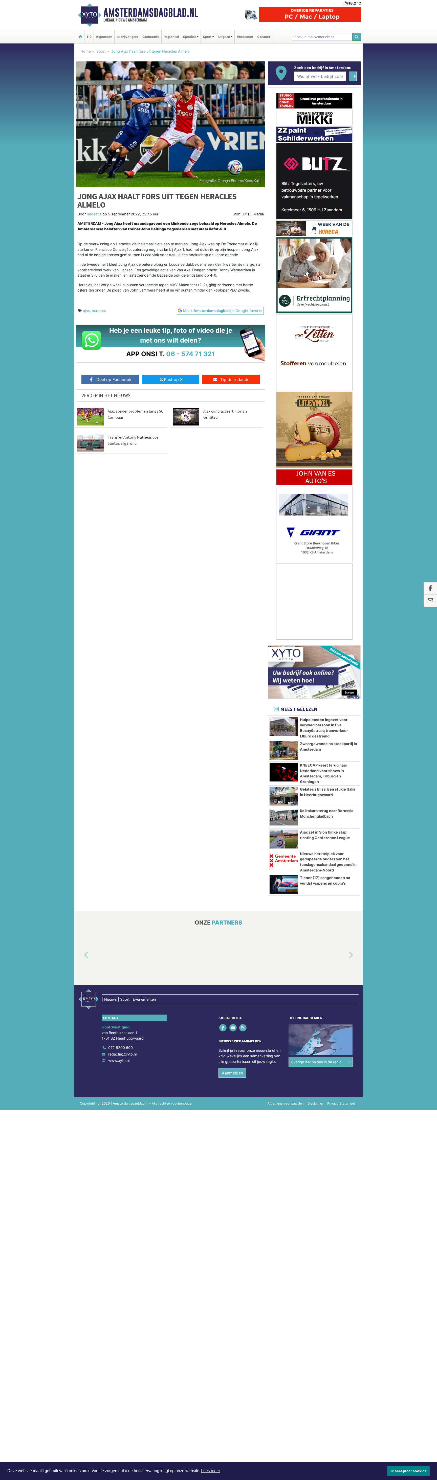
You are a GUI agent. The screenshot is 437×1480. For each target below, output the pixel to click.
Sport (101, 51)
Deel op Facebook (114, 379)
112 (89, 37)
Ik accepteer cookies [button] (408, 1471)
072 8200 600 (120, 1047)
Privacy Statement (341, 1103)
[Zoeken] (356, 37)
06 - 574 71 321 (190, 354)
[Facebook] (223, 1028)
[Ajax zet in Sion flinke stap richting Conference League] (283, 839)
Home (85, 51)
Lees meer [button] (210, 1471)
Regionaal (171, 37)
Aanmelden (232, 1072)
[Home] (80, 36)
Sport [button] (207, 37)
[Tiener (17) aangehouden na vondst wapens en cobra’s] (283, 884)
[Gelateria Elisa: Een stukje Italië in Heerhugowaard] (283, 796)
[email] (430, 601)
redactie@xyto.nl (122, 1054)
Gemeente (150, 37)
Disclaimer (315, 1103)
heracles (99, 310)
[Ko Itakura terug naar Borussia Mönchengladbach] (283, 817)
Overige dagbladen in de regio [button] (316, 1062)
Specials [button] (189, 37)
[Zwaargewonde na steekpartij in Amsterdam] (283, 750)
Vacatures (245, 37)
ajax (86, 310)
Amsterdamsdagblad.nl (150, 12)
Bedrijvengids (127, 37)
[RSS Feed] (243, 1028)
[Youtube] (233, 1028)
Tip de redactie (234, 379)
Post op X (173, 379)
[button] (80, 955)
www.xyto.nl (118, 1060)
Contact (263, 37)
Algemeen (104, 37)
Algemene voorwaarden (285, 1103)
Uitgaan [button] (224, 37)
